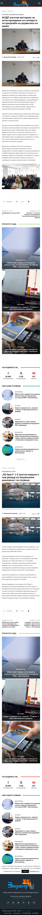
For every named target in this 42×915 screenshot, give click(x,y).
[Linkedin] (18, 903)
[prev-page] (3, 357)
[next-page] (6, 357)
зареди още (20, 459)
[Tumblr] (29, 903)
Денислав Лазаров (10, 57)
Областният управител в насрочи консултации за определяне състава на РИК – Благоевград (21, 265)
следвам (21, 372)
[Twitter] (34, 903)
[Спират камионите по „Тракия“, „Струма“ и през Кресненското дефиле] (21, 291)
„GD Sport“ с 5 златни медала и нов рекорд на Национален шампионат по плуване (31, 215)
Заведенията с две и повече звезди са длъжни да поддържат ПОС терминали (21, 350)
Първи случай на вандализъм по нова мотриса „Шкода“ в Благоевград (27, 451)
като (8, 372)
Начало (4, 11)
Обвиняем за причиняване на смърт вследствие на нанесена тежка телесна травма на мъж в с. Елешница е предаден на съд (27, 437)
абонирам (34, 372)
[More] (29, 202)
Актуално (10, 11)
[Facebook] (8, 903)
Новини (21, 14)
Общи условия (25, 911)
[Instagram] (13, 903)
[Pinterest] (23, 903)
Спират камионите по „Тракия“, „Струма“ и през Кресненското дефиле (21, 308)
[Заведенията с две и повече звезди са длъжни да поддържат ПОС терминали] (21, 333)
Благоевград (13, 14)
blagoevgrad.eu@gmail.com (21, 898)
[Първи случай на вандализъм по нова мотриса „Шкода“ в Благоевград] (7, 450)
